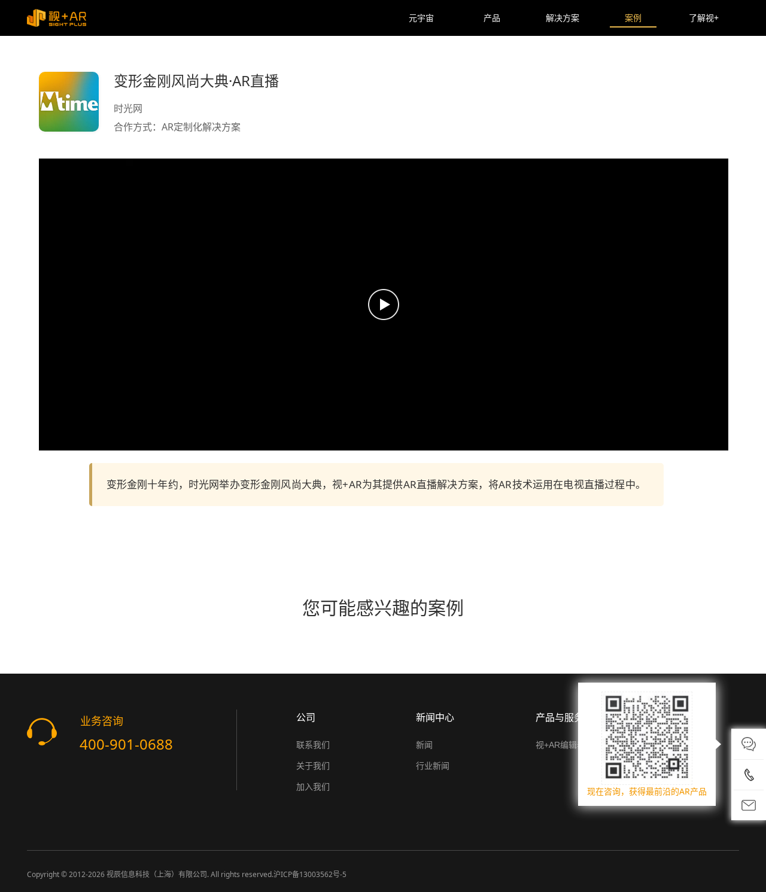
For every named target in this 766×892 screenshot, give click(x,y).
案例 (633, 17)
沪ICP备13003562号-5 (309, 874)
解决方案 (562, 17)
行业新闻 (432, 766)
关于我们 (313, 766)
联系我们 (313, 745)
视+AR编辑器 (560, 745)
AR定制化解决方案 (201, 126)
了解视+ (704, 17)
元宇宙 (421, 17)
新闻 (424, 745)
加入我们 (313, 786)
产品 (492, 17)
